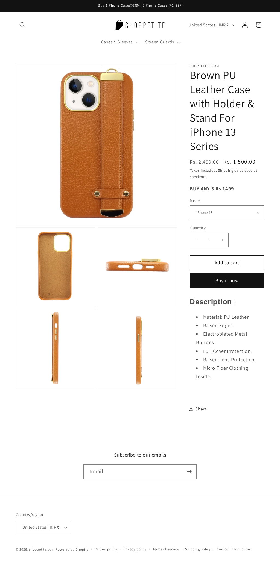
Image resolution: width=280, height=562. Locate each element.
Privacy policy (134, 549)
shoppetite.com (41, 549)
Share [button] (201, 409)
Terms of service (166, 549)
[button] (23, 25)
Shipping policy (198, 549)
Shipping (225, 170)
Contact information (233, 549)
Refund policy (106, 549)
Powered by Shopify (72, 549)
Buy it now (227, 280)
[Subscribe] (189, 471)
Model (195, 200)
